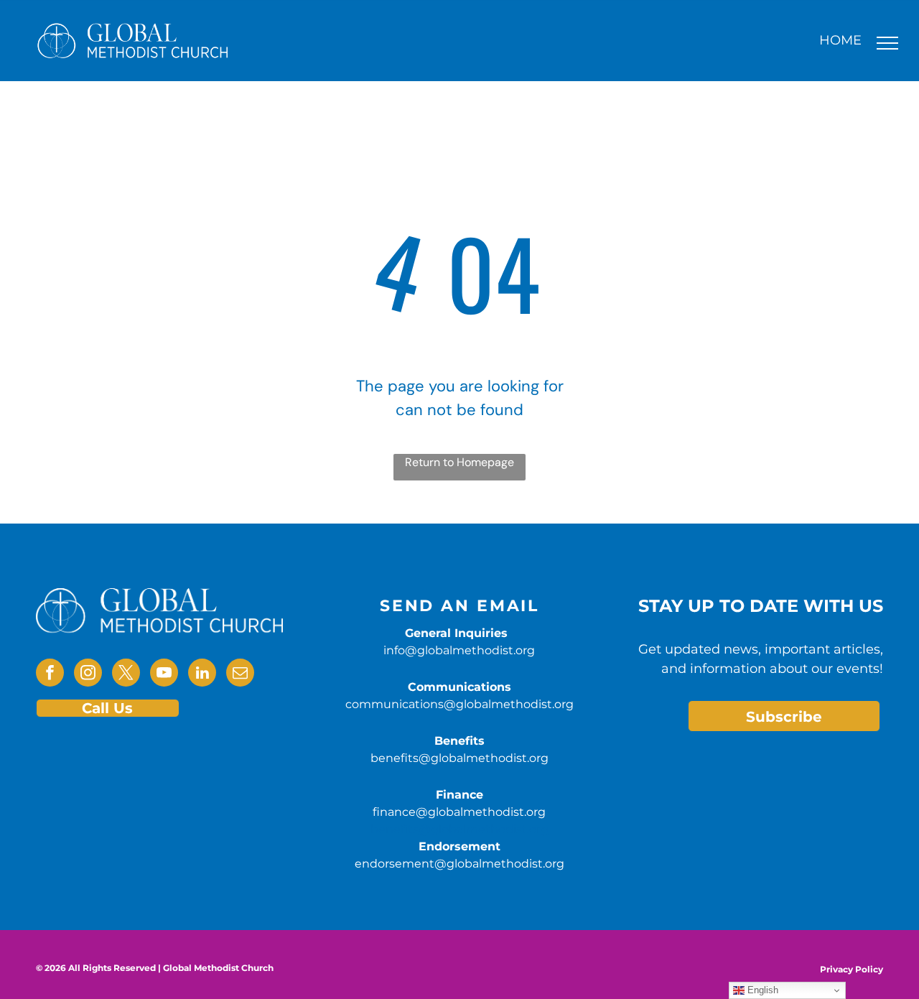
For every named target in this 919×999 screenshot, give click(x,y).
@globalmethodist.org (484, 829)
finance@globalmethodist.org (459, 812)
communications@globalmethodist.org (459, 704)
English (761, 990)
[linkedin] (202, 674)
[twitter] (126, 674)
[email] (240, 674)
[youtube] (164, 674)
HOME (840, 40)
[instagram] (88, 674)
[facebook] (50, 674)
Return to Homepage (459, 462)
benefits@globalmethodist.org (459, 758)
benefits (394, 829)
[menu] (887, 43)
